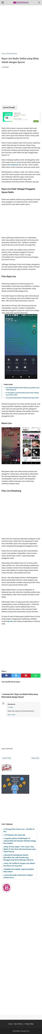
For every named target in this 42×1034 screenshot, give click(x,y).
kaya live (10, 621)
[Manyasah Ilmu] (21, 2)
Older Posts (35, 758)
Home (10, 1024)
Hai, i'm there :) (18, 1024)
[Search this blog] (39, 2)
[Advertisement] (21, 29)
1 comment (5, 67)
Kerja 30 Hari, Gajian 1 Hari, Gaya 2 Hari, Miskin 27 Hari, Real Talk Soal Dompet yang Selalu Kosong (19, 849)
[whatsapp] (36, 676)
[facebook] (6, 676)
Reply (9, 714)
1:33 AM (10, 707)
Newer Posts (7, 758)
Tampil (11, 107)
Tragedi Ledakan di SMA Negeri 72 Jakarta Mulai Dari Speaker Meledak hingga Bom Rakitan (19, 840)
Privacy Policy (29, 1024)
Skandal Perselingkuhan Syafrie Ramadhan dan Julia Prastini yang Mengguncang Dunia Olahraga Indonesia (18, 857)
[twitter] (16, 676)
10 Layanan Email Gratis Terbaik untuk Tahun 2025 (22, 398)
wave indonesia (12, 165)
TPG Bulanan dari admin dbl (15, 835)
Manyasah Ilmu (25, 1031)
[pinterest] (26, 676)
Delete (13, 714)
